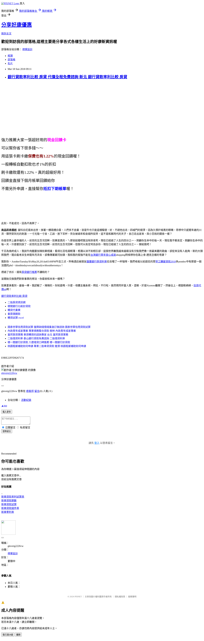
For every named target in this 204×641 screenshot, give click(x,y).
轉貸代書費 (14, 310)
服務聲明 (132, 596)
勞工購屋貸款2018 (165, 261)
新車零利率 (7, 512)
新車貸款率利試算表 (12, 496)
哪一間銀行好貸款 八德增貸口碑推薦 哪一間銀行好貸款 (39, 342)
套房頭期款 (14, 314)
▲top (4, 405)
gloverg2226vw (9, 373)
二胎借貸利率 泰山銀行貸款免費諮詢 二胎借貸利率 (36, 338)
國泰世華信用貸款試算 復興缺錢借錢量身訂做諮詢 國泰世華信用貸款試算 (49, 327)
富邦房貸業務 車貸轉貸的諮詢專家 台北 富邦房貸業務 (38, 334)
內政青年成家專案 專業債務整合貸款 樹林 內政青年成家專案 (42, 330)
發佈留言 (7, 431)
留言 (37, 391)
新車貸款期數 (9, 500)
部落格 (11, 59)
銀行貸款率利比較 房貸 (14, 296)
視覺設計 (27, 49)
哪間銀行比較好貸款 (19, 306)
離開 (18, 635)
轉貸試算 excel (16, 317)
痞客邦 (30, 391)
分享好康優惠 (16, 25)
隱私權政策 (120, 596)
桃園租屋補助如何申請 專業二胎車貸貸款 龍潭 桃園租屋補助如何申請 (47, 346)
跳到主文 (6, 33)
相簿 (10, 55)
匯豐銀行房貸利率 (97, 261)
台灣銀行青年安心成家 (103, 254)
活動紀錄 (26, 400)
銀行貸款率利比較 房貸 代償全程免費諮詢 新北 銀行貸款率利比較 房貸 (67, 77)
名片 (10, 63)
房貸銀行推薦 (29, 272)
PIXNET (78, 596)
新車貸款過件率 (10, 508)
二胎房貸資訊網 (17, 302)
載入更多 (7, 412)
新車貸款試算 (9, 504)
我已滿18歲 (8, 635)
